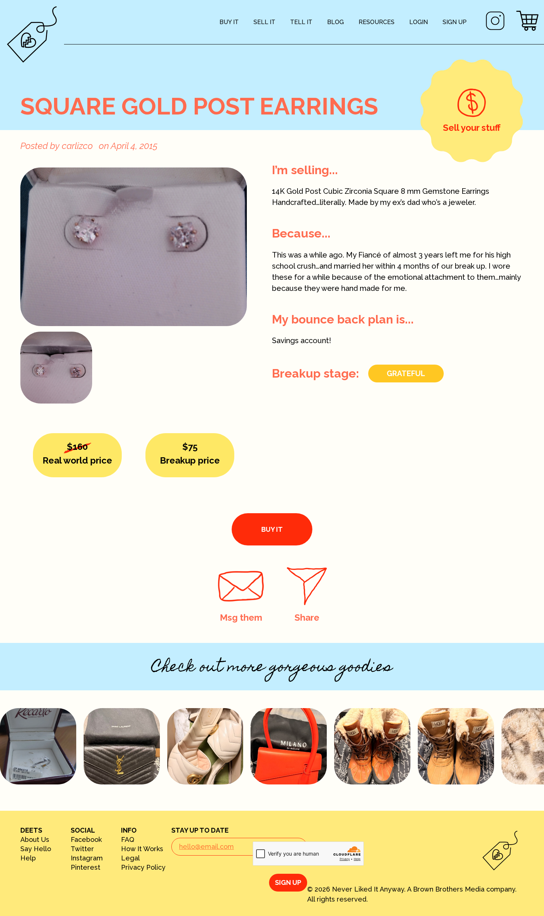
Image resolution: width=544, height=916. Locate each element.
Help (28, 858)
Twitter (82, 849)
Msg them (241, 617)
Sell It (264, 22)
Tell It (301, 22)
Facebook (86, 839)
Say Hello (35, 849)
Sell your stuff (471, 127)
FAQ (127, 839)
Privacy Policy (143, 867)
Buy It (229, 22)
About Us (34, 839)
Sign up (455, 22)
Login (418, 22)
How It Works (142, 849)
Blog (335, 22)
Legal (130, 858)
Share (307, 617)
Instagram (87, 858)
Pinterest (85, 867)
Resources (376, 22)
